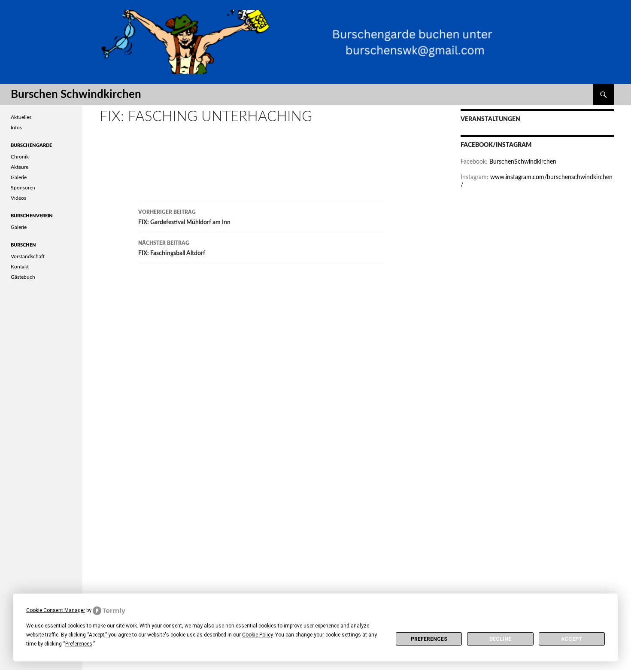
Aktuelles (21, 117)
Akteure (19, 167)
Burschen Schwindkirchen (76, 94)
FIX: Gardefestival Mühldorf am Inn (184, 217)
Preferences (429, 639)
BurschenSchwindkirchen (522, 162)
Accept (571, 639)
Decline (500, 639)
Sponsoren (23, 187)
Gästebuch (23, 277)
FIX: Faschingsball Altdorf (171, 248)
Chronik (20, 156)
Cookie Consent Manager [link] (55, 610)
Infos (16, 127)
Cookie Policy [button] (257, 635)
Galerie (19, 177)
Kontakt (20, 266)
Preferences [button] (78, 644)
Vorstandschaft (28, 256)
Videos (18, 198)
